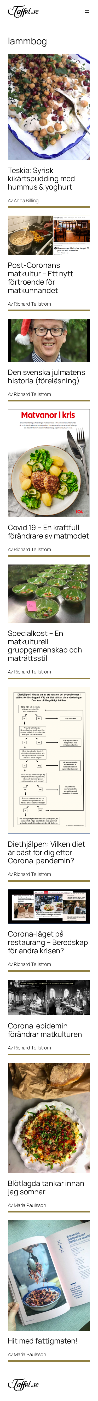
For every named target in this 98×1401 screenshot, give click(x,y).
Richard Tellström (32, 304)
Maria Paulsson (30, 1205)
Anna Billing (26, 200)
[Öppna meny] (87, 11)
